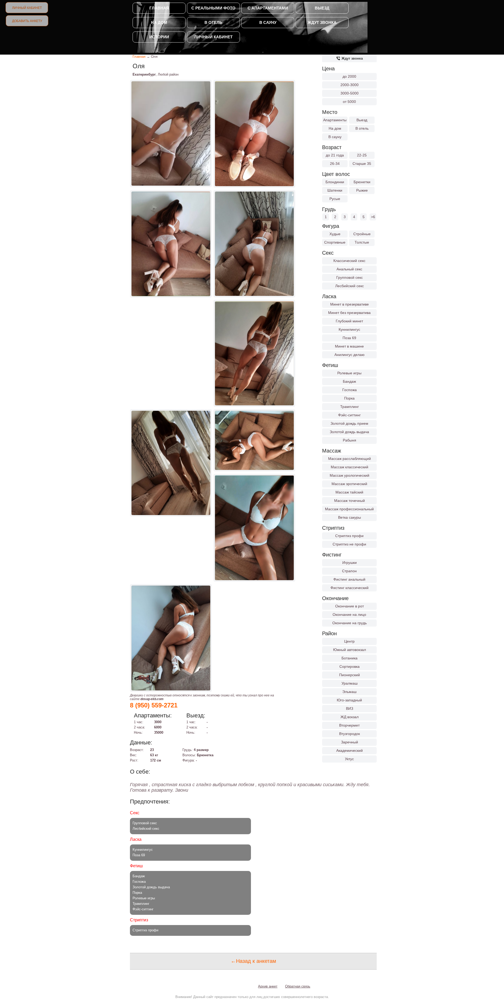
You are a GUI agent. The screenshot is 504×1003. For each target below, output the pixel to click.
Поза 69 (349, 338)
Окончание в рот (349, 606)
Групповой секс (349, 277)
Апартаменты (334, 120)
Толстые (362, 242)
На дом (159, 22)
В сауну (267, 22)
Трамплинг (349, 407)
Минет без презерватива (349, 313)
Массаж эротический (349, 484)
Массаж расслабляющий (349, 458)
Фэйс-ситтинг (349, 415)
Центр (349, 641)
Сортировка (349, 666)
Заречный (349, 742)
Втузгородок (349, 734)
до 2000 (349, 76)
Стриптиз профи (349, 536)
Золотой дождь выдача (349, 432)
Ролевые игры (349, 373)
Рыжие (362, 190)
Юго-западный (349, 700)
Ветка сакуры (349, 517)
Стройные (362, 234)
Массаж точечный (349, 500)
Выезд (322, 8)
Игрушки (349, 562)
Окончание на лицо (349, 614)
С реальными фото (213, 8)
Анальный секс (349, 269)
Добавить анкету (27, 21)
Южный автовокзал (349, 650)
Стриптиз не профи (349, 544)
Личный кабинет (27, 8)
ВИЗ (349, 708)
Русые (334, 199)
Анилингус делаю (349, 355)
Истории (159, 37)
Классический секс (349, 261)
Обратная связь (297, 986)
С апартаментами (268, 8)
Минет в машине (349, 346)
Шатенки (334, 190)
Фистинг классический (349, 588)
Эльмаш (349, 692)
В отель (213, 22)
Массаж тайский (349, 492)
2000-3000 (349, 85)
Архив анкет (267, 986)
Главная (159, 8)
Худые (334, 234)
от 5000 (349, 101)
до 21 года (335, 155)
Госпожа (349, 390)
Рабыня (349, 440)
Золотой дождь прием (349, 423)
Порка (349, 398)
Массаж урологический (349, 475)
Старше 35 (362, 163)
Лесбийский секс (349, 286)
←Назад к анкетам (253, 961)
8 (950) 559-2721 (153, 705)
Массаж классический (349, 467)
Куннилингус (349, 329)
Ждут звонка (322, 22)
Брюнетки (362, 182)
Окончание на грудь (349, 623)
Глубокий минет (349, 321)
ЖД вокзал (349, 717)
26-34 (335, 163)
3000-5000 (349, 93)
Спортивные (334, 242)
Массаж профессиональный (349, 509)
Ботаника (350, 658)
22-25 (362, 155)
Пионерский (349, 675)
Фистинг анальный (349, 579)
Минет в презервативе (349, 304)
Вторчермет (349, 725)
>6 (373, 217)
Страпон (349, 571)
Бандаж (349, 381)
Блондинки (335, 182)
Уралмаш (350, 683)
